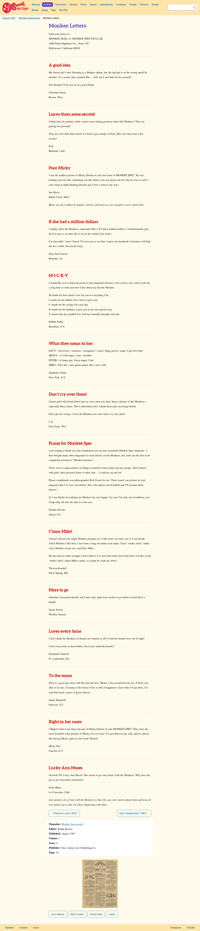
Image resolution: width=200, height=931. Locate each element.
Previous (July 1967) (65, 813)
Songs (45, 10)
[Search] (194, 7)
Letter (111, 914)
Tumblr (191, 927)
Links (36, 927)
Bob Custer (77, 914)
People (133, 4)
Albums (36, 4)
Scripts (155, 4)
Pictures (144, 4)
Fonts (83, 4)
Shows (35, 10)
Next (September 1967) (133, 813)
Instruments (106, 4)
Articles (47, 4)
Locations (121, 4)
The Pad (63, 10)
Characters (60, 4)
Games (93, 4)
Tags (53, 10)
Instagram (175, 927)
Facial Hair (96, 914)
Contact (23, 927)
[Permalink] (74, 65)
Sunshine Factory (15, 7)
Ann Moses (57, 914)
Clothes (73, 4)
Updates (9, 927)
